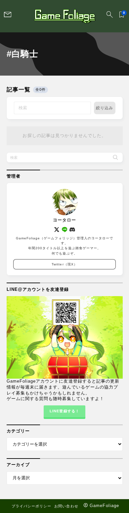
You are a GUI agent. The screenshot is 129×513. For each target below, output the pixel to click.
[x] (57, 229)
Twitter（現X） (64, 264)
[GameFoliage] (64, 16)
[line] (64, 229)
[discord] (72, 229)
